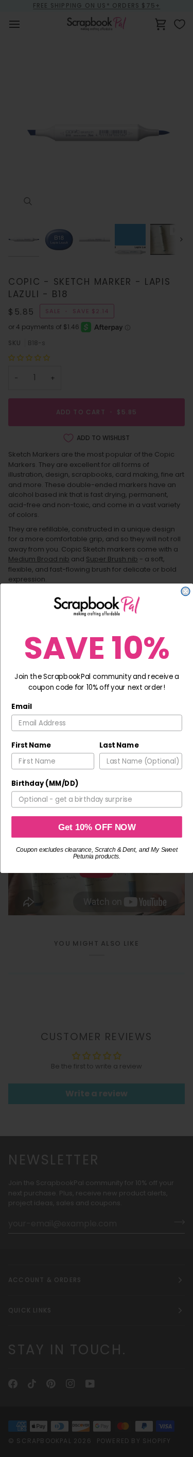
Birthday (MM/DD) (44, 783)
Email (21, 707)
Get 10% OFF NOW (96, 827)
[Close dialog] (185, 591)
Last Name (118, 745)
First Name (31, 745)
